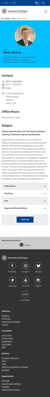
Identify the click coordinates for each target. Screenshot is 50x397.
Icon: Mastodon (12, 280)
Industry (5, 324)
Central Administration (11, 389)
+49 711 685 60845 (14, 81)
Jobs (4, 364)
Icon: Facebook (12, 265)
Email (8, 88)
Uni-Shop (5, 370)
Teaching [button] (8, 193)
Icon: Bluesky (38, 265)
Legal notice (7, 335)
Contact (27, 245)
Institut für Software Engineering (2, 18)
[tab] (25, 186)
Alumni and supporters (11, 321)
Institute (7, 18)
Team (14, 18)
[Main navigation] (45, 11)
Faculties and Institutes (11, 383)
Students (5, 315)
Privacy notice (7, 338)
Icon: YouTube (25, 280)
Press (4, 361)
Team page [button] (25, 220)
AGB (3, 347)
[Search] (43, 2)
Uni (3, 3)
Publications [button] (10, 186)
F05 (11, 3)
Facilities (5, 386)
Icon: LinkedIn (38, 280)
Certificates (6, 344)
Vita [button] (6, 200)
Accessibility (7, 341)
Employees (6, 318)
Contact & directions (10, 358)
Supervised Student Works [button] (15, 208)
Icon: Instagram (25, 265)
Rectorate (6, 380)
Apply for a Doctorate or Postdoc (15, 367)
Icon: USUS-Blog (25, 294)
